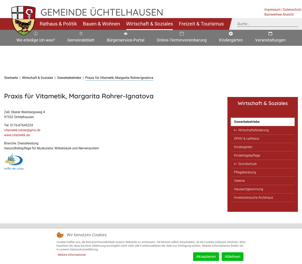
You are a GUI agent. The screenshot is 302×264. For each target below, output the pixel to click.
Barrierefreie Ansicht (279, 14)
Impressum (272, 10)
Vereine (239, 181)
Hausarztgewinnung (248, 189)
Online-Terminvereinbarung (180, 41)
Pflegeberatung (245, 172)
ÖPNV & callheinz (246, 139)
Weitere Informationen (72, 254)
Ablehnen (232, 256)
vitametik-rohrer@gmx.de (22, 130)
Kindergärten (230, 41)
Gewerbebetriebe (247, 122)
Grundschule (247, 164)
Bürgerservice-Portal (124, 41)
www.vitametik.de (17, 135)
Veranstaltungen (269, 41)
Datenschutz (292, 10)
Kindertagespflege (247, 155)
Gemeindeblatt (80, 41)
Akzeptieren (206, 256)
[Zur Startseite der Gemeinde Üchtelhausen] (20, 24)
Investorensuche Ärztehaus (253, 197)
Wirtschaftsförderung (253, 130)
